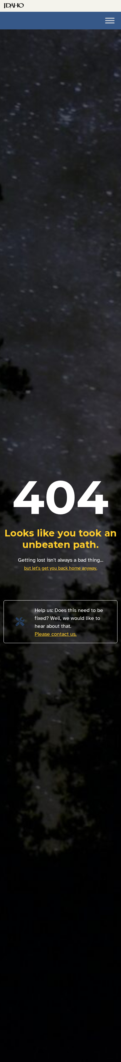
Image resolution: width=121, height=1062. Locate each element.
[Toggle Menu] (110, 20)
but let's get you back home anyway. (60, 568)
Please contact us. (56, 634)
